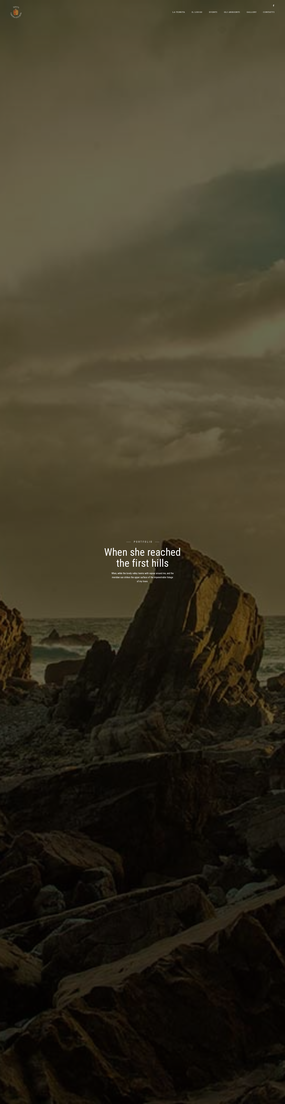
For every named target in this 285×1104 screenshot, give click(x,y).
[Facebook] (273, 6)
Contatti (269, 12)
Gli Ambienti (232, 12)
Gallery (252, 12)
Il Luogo (197, 12)
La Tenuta (178, 12)
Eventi (213, 12)
